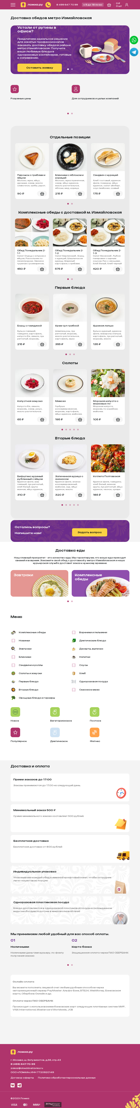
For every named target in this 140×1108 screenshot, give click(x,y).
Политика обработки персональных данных (67, 1077)
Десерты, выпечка (91, 648)
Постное (95, 720)
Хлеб (82, 673)
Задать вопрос (90, 532)
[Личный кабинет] (126, 5)
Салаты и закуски (30, 673)
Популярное (19, 741)
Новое (15, 720)
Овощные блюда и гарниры (37, 698)
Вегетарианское (61, 720)
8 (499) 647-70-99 (23, 1064)
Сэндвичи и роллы (31, 665)
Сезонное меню (89, 689)
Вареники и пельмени (93, 632)
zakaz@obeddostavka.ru (27, 1068)
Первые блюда (28, 681)
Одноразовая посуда (93, 681)
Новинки (24, 640)
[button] (68, 69)
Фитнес (95, 741)
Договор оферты (22, 1077)
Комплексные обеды (88, 577)
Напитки (84, 657)
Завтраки (23, 575)
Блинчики (25, 657)
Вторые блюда (28, 689)
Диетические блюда (92, 640)
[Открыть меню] (13, 5)
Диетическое (59, 741)
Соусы (83, 665)
